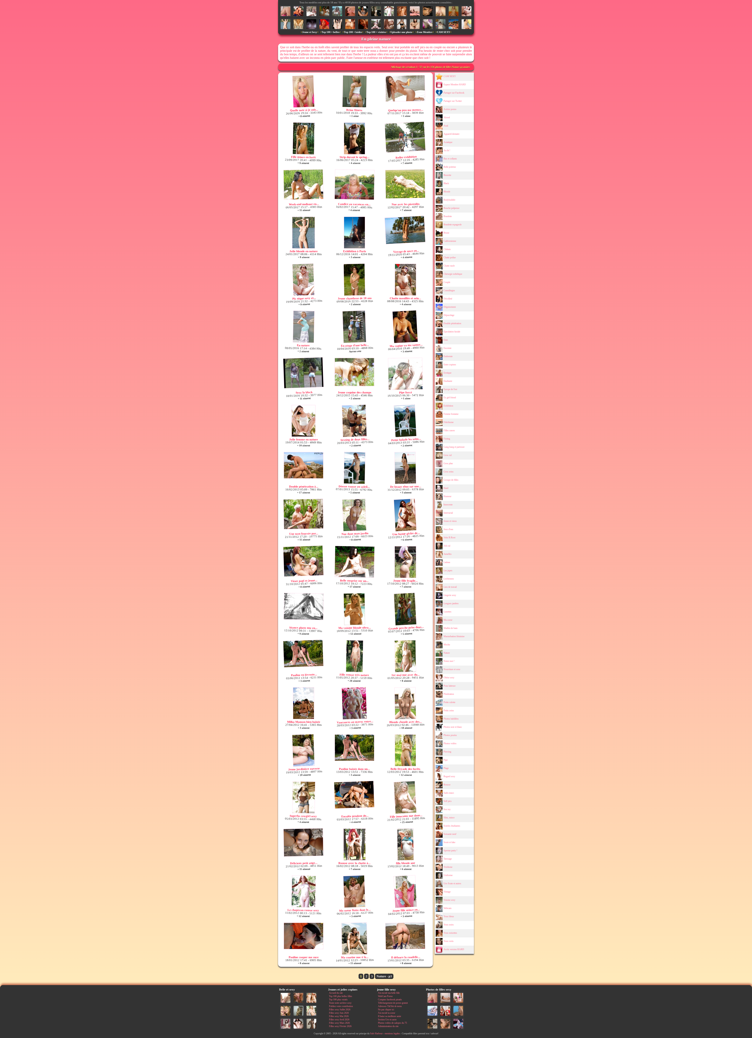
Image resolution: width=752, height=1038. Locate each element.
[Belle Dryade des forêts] (405, 750)
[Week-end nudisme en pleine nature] (303, 184)
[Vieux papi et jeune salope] (303, 561)
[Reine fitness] (354, 91)
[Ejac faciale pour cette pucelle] (350, 11)
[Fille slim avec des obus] (311, 1023)
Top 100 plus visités (338, 999)
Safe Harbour (376, 1033)
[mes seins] (311, 24)
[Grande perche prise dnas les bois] (405, 609)
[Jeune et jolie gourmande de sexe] (363, 24)
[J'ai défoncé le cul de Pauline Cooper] (466, 11)
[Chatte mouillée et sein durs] (405, 280)
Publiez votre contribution (341, 1006)
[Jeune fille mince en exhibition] (405, 891)
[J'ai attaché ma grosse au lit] (441, 24)
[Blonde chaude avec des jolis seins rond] (405, 703)
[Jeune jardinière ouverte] (303, 750)
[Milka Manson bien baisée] (303, 703)
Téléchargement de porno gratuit (393, 1003)
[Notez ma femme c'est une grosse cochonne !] (432, 1010)
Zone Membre (424, 32)
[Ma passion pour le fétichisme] (445, 1010)
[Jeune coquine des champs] (354, 372)
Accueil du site (336, 993)
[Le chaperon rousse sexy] (389, 11)
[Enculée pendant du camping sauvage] (354, 795)
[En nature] (303, 326)
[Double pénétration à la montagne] (303, 465)
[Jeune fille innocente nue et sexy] (285, 997)
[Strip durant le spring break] (354, 138)
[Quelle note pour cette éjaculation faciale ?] (445, 1023)
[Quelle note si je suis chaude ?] (303, 91)
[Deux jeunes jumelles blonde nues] (311, 997)
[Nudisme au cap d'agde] (311, 11)
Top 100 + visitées (376, 32)
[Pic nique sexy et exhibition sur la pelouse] (303, 280)
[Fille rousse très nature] (354, 656)
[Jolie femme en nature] (303, 421)
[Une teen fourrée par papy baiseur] (303, 514)
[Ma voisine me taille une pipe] (298, 997)
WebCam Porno (385, 996)
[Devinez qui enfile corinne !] (453, 11)
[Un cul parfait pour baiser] (285, 11)
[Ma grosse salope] (298, 1023)
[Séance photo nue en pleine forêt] (303, 606)
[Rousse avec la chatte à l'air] (354, 844)
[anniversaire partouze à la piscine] (453, 24)
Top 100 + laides (353, 32)
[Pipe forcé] (405, 374)
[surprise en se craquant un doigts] (428, 11)
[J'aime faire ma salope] (432, 1023)
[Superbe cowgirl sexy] (303, 797)
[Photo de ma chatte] (298, 24)
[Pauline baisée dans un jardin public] (354, 747)
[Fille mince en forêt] (303, 138)
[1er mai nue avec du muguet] (405, 656)
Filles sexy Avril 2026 (339, 1019)
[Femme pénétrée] (441, 11)
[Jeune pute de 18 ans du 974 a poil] (324, 11)
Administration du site (388, 1026)
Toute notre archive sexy (340, 1003)
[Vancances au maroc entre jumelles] (354, 703)
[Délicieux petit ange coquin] (303, 842)
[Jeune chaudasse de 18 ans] (354, 279)
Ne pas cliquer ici (386, 1009)
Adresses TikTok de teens (390, 1006)
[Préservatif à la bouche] (324, 24)
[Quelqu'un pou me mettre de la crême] (405, 88)
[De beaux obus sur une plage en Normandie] (405, 468)
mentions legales (392, 1033)
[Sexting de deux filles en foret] (354, 421)
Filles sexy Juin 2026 (339, 1013)
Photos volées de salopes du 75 (392, 1023)
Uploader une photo (401, 32)
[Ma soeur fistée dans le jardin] (354, 891)
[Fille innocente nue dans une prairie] (405, 797)
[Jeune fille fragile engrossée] (405, 562)
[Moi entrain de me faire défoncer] (458, 1010)
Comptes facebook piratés (390, 999)
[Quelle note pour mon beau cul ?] (458, 997)
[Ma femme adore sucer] (428, 24)
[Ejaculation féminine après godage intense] (337, 24)
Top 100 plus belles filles (340, 996)
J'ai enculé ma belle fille (389, 993)
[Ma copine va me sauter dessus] (405, 327)
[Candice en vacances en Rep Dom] (354, 184)
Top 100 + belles (330, 32)
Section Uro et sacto (387, 1019)
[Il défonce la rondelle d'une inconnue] (405, 936)
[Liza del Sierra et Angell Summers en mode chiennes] (298, 11)
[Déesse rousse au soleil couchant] (354, 468)
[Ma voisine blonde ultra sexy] (354, 609)
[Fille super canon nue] (311, 1010)
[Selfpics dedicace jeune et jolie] (298, 1010)
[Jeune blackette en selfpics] (402, 11)
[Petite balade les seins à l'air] (405, 421)
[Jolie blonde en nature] (285, 24)
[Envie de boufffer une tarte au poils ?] (415, 24)
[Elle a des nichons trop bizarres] (415, 11)
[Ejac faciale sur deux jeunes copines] (285, 1010)
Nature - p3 (384, 976)
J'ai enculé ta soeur (386, 1013)
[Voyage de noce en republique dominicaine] (405, 230)
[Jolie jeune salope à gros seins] (402, 24)
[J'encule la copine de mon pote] (389, 24)
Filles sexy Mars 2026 (339, 1023)
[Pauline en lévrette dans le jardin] (303, 654)
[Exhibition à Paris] (354, 232)
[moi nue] (285, 1023)
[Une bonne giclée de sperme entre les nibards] (405, 515)
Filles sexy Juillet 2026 (339, 1009)
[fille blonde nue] (405, 844)
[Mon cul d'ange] (376, 11)
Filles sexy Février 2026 (340, 1026)
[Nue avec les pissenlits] (405, 184)
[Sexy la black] (303, 373)
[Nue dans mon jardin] (354, 515)
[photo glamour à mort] (337, 11)
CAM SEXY (443, 32)
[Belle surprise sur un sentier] (354, 562)
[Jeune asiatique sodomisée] (466, 24)
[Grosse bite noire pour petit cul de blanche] (350, 24)
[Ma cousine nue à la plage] (354, 938)
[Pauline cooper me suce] (303, 936)
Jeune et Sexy (309, 32)
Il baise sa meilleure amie (389, 1016)
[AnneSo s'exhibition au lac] (376, 24)
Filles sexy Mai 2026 (339, 1016)
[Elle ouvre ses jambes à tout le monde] (363, 11)
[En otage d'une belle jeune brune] (354, 327)
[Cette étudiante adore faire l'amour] (458, 1023)
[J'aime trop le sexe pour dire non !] (445, 997)
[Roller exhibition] (405, 137)
